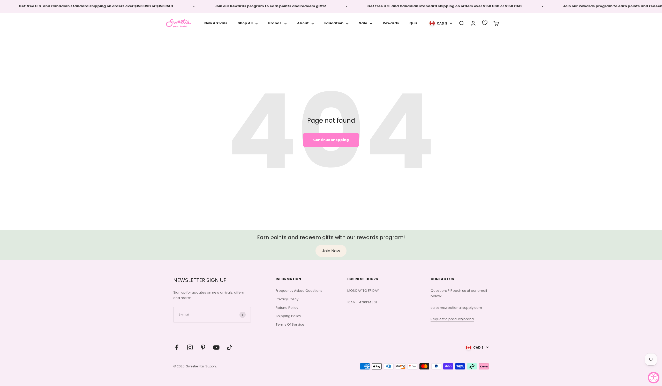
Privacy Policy (287, 299)
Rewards (391, 23)
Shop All (245, 23)
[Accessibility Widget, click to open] (653, 377)
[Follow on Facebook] (176, 347)
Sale (363, 23)
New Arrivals (215, 23)
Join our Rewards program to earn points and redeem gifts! (261, 6)
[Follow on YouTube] (216, 347)
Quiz (413, 23)
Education (333, 23)
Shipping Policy (288, 315)
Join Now (331, 251)
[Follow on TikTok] (229, 347)
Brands (275, 23)
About (303, 23)
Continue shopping (331, 139)
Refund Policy (287, 307)
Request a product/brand (452, 319)
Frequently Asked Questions (299, 290)
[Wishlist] (484, 22)
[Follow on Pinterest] (203, 347)
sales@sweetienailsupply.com (456, 307)
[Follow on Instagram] (189, 347)
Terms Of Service (290, 324)
